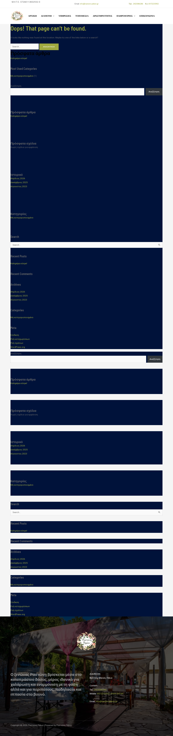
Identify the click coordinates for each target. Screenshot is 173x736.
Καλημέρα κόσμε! (19, 58)
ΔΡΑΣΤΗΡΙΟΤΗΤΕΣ (102, 16)
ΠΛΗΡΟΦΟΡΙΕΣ (125, 16)
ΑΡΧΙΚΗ (32, 16)
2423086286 (139, 4)
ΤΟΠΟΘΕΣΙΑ (82, 16)
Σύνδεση (15, 335)
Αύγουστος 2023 (19, 186)
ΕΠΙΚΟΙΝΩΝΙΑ (147, 16)
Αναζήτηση (16, 86)
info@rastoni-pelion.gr (89, 4)
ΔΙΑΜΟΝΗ (46, 16)
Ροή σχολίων (17, 343)
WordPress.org (18, 347)
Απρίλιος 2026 (18, 178)
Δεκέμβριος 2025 (19, 182)
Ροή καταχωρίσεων (20, 339)
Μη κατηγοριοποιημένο (22, 76)
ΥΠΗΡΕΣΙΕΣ (65, 16)
